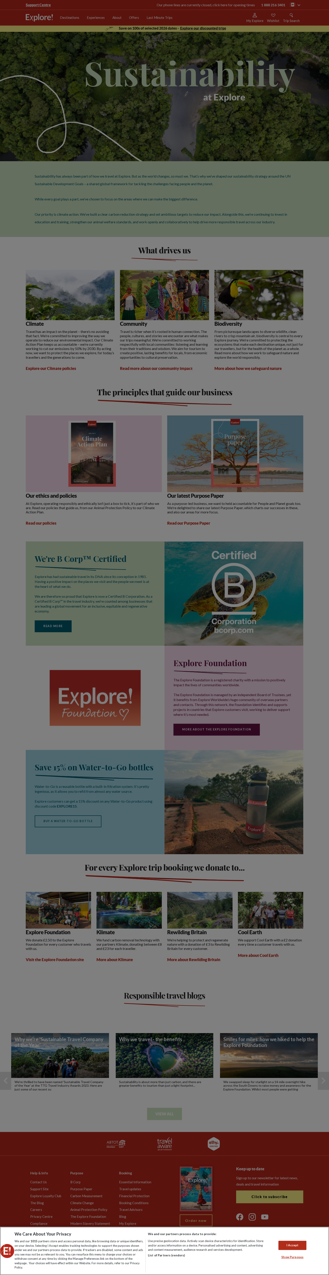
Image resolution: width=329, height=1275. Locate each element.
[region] (164, 1251)
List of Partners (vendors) (166, 1255)
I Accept (292, 1245)
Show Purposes (292, 1257)
